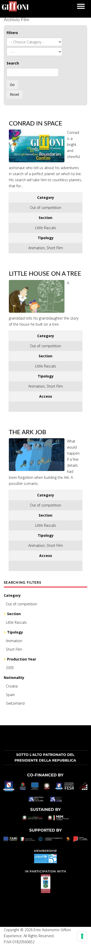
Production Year (21, 659)
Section (14, 613)
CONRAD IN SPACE (35, 124)
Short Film (14, 649)
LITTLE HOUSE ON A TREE (45, 274)
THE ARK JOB (27, 432)
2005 (10, 667)
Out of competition (21, 604)
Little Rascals (16, 622)
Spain (10, 694)
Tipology (15, 632)
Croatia (12, 686)
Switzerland (15, 703)
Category (12, 595)
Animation (14, 640)
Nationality (14, 677)
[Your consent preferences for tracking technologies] (82, 936)
